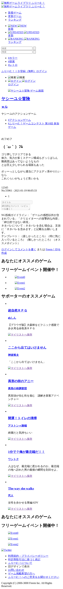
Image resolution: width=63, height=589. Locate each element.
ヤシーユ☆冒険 (15, 98)
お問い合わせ (16, 570)
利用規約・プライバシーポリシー (28, 555)
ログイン (41, 71)
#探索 (11, 61)
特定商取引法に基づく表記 (24, 559)
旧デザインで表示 (19, 566)
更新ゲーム (15, 16)
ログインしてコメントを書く (18, 249)
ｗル (4, 106)
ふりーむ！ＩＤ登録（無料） (18, 71)
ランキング (15, 19)
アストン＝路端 (17, 425)
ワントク (13, 459)
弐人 (10, 495)
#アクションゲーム (19, 120)
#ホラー (12, 58)
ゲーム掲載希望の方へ (21, 573)
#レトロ (12, 65)
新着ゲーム (15, 12)
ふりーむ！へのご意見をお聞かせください (33, 577)
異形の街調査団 (17, 388)
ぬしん (12, 317)
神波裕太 (13, 354)
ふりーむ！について (20, 563)
